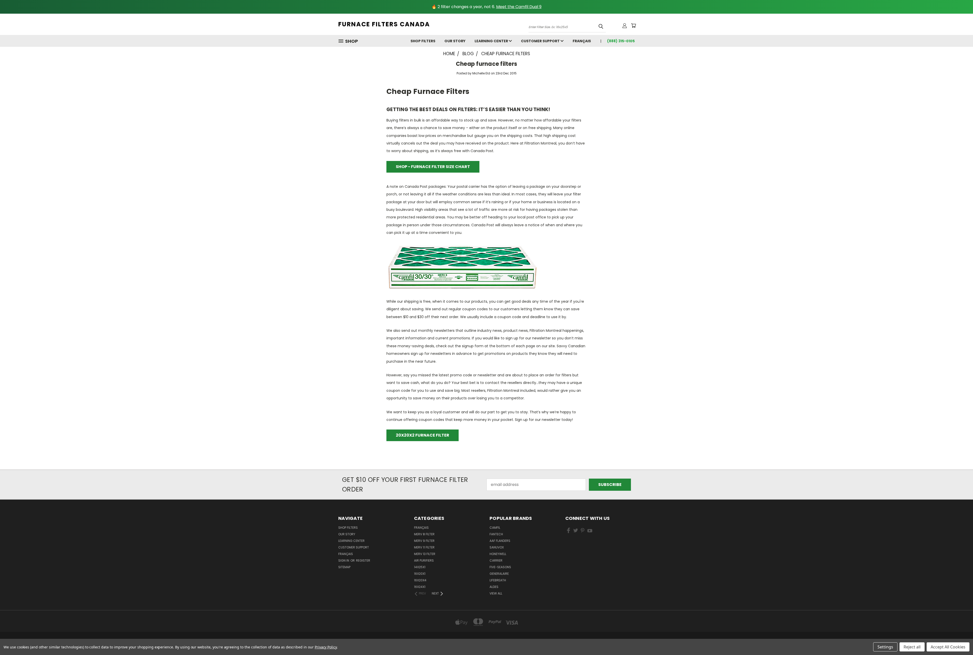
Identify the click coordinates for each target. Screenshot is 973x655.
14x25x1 (419, 567)
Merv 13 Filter (424, 554)
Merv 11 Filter (424, 547)
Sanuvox (497, 547)
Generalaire (499, 573)
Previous (959, 639)
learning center (492, 41)
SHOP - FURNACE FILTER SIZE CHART (433, 167)
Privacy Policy (326, 647)
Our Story (454, 41)
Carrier (496, 560)
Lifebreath (498, 580)
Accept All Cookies (948, 647)
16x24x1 (419, 587)
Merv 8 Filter (424, 534)
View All (496, 593)
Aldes (494, 587)
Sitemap (344, 567)
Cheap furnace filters (486, 64)
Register (363, 560)
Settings (885, 647)
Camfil (495, 527)
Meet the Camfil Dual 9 (518, 7)
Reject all (912, 647)
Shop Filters (422, 41)
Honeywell (498, 554)
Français (582, 41)
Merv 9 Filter (424, 541)
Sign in (344, 560)
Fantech (496, 534)
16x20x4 (420, 580)
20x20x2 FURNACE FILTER (422, 435)
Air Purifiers (424, 560)
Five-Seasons (500, 567)
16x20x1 (419, 573)
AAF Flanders (500, 541)
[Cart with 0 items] (633, 25)
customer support (540, 41)
